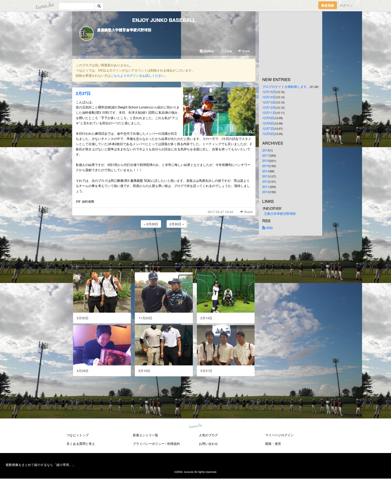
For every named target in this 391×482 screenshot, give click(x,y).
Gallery (208, 51)
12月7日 (268, 128)
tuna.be (195, 426)
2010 (265, 191)
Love (228, 51)
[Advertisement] (163, 241)
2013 (265, 176)
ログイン (346, 5)
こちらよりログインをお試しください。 (139, 75)
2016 (265, 160)
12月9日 (268, 117)
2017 (265, 155)
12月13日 (269, 102)
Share (245, 51)
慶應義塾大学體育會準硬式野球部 (124, 29)
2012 (265, 181)
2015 (265, 165)
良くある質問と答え (81, 443)
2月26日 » (176, 224)
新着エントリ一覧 (145, 435)
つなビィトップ (78, 435)
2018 (265, 150)
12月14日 (269, 97)
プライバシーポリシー (149, 443)
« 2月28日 (151, 224)
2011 (265, 186)
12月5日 (268, 133)
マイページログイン (279, 435)
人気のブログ (208, 435)
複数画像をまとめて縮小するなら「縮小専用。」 (40, 464)
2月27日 (83, 93)
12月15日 (269, 91)
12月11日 (269, 112)
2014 (265, 171)
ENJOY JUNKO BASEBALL (164, 20)
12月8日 (268, 123)
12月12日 (269, 107)
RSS (269, 227)
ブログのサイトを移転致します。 (286, 86)
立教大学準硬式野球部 (280, 213)
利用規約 (173, 443)
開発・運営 (273, 443)
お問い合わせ (208, 443)
